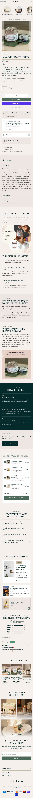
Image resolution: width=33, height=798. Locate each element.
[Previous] (3, 36)
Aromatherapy (24, 709)
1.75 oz (4, 88)
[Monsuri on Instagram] (14, 781)
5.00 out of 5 (20, 621)
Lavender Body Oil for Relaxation (16, 468)
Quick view (9, 129)
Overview (5, 165)
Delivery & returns (8, 201)
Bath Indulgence (16, 728)
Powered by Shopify (25, 786)
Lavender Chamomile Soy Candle (16, 476)
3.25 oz (11, 88)
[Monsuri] (16, 1)
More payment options (16, 107)
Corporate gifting (16, 787)
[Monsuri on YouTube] (22, 781)
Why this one (6, 160)
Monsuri (8, 786)
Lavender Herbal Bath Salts (16, 485)
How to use (6, 196)
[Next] (30, 36)
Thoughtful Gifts (8, 709)
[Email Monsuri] (11, 781)
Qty (2, 92)
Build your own (10, 443)
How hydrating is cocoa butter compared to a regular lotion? (12, 522)
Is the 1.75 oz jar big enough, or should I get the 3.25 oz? (12, 541)
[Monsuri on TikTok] (19, 781)
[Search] (27, 1)
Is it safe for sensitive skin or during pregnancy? (14, 535)
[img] (5, 645)
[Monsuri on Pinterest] (16, 781)
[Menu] (1, 1)
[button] (5, 61)
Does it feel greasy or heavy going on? (13, 528)
